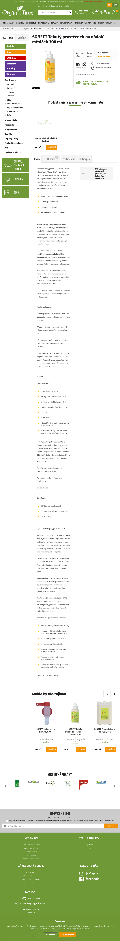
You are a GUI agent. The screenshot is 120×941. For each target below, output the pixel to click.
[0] (94, 12)
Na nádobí (11, 88)
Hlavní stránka (9, 28)
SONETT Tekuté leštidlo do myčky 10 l (104, 730)
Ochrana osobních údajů (31, 876)
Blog (115, 23)
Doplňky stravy (66, 23)
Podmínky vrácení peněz (31, 848)
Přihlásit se (82, 14)
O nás (45, 6)
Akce (9, 52)
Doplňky (54, 23)
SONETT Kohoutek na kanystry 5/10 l (45, 730)
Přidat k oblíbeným (103, 63)
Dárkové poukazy (105, 23)
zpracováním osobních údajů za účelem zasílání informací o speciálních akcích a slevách (86, 821)
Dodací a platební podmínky (30, 845)
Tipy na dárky (8, 23)
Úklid (9, 100)
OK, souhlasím (68, 935)
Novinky (10, 46)
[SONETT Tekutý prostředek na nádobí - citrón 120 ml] (75, 713)
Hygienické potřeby (15, 108)
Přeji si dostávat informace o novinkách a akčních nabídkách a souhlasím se (61, 821)
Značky (22, 38)
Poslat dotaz (69, 159)
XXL (95, 23)
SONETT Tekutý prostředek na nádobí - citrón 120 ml (75, 732)
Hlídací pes (84, 159)
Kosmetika (20, 23)
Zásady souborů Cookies (30, 879)
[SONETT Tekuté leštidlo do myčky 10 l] (104, 713)
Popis (37, 159)
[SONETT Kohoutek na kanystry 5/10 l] (45, 713)
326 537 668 (34, 898)
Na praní (10, 84)
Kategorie (8, 38)
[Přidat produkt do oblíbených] (55, 703)
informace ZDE (98, 1)
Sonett (89, 53)
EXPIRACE (11, 58)
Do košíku (51, 147)
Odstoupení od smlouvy (31, 859)
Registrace (89, 845)
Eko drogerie (31, 23)
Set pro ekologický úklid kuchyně (46, 139)
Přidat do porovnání (104, 68)
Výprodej (11, 74)
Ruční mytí (11, 95)
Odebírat (110, 826)
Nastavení (50, 935)
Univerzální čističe (14, 104)
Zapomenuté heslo (31, 883)
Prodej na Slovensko (31, 855)
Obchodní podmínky (55, 6)
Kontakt (66, 6)
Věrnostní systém (31, 852)
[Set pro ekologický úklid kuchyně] (45, 122)
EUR (115, 5)
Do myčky (11, 92)
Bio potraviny (43, 23)
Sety (9, 115)
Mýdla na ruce (12, 111)
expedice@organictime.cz (34, 903)
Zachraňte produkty (83, 23)
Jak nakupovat (31, 872)
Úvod (39, 6)
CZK (109, 5)
